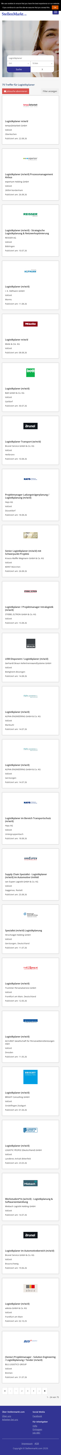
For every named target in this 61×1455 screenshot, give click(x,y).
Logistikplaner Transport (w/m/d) (23, 441)
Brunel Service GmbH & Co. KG (19, 446)
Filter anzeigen (50, 91)
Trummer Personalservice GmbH (20, 988)
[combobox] (18, 64)
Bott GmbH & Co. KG (14, 393)
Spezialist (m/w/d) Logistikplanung (23, 930)
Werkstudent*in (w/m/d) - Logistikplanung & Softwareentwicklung (29, 1200)
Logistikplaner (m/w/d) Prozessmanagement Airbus (29, 176)
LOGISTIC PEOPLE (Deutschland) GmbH (23, 1150)
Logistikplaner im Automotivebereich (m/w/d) (29, 1250)
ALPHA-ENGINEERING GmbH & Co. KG (23, 716)
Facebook (37, 1416)
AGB (37, 1443)
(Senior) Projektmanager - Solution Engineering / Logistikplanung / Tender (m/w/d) (30, 1358)
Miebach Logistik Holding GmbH (20, 1206)
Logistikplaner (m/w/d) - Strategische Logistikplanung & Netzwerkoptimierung (27, 232)
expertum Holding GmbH (17, 181)
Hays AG (9, 502)
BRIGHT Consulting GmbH (17, 1097)
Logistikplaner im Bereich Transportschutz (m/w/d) (28, 820)
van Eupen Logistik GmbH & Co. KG (21, 881)
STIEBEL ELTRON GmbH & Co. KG (20, 614)
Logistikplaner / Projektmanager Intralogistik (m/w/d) (29, 608)
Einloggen (37, 1429)
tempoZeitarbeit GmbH (16, 125)
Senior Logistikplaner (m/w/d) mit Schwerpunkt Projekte (23, 552)
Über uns (6, 1416)
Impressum (27, 1443)
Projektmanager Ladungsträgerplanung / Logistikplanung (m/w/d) (27, 496)
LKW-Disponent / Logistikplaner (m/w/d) (26, 658)
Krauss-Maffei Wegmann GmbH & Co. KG (24, 558)
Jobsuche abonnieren (17, 91)
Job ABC (36, 1432)
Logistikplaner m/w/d (16, 121)
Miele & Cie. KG (12, 344)
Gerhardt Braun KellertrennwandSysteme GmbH (28, 663)
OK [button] (55, 7)
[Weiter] (39, 1391)
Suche (19, 69)
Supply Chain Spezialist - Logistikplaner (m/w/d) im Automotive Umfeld (26, 876)
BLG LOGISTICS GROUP (16, 1364)
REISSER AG (10, 237)
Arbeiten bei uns (10, 1419)
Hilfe (35, 1425)
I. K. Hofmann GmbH (15, 291)
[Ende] (45, 1391)
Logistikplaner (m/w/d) (17, 286)
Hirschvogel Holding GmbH (18, 934)
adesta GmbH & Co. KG (16, 1308)
